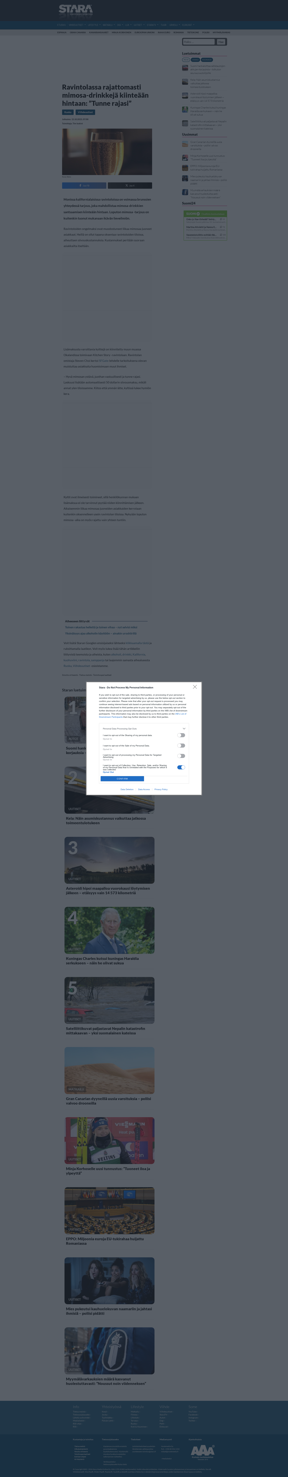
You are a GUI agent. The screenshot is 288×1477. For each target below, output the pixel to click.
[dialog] (144, 738)
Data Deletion (127, 789)
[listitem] (144, 728)
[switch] (181, 735)
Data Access (144, 789)
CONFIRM (122, 779)
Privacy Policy (161, 789)
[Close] (196, 688)
